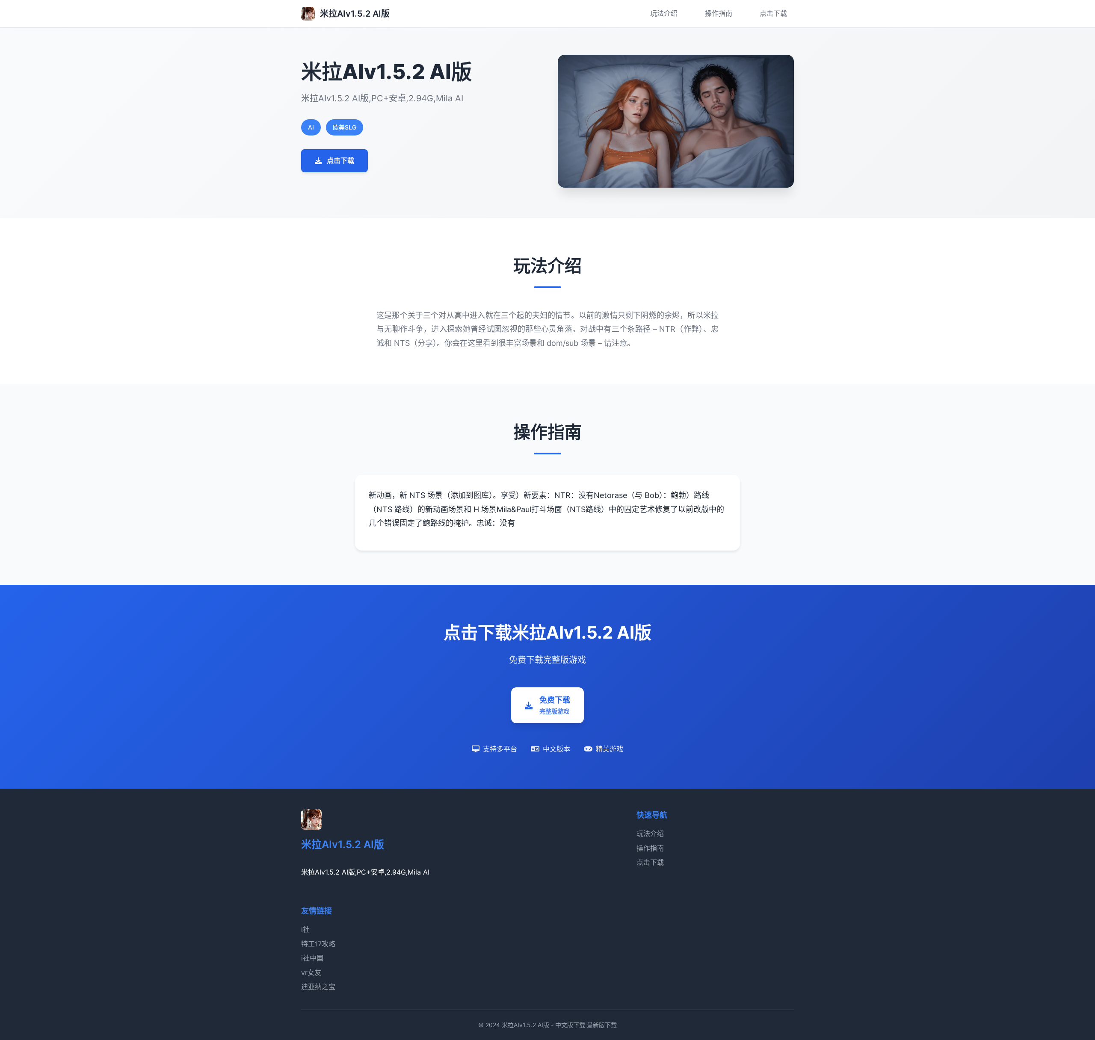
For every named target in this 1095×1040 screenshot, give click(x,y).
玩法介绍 (664, 13)
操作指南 (718, 13)
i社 (305, 929)
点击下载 (773, 13)
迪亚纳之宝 (318, 986)
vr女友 (311, 972)
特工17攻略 (318, 944)
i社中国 (312, 958)
